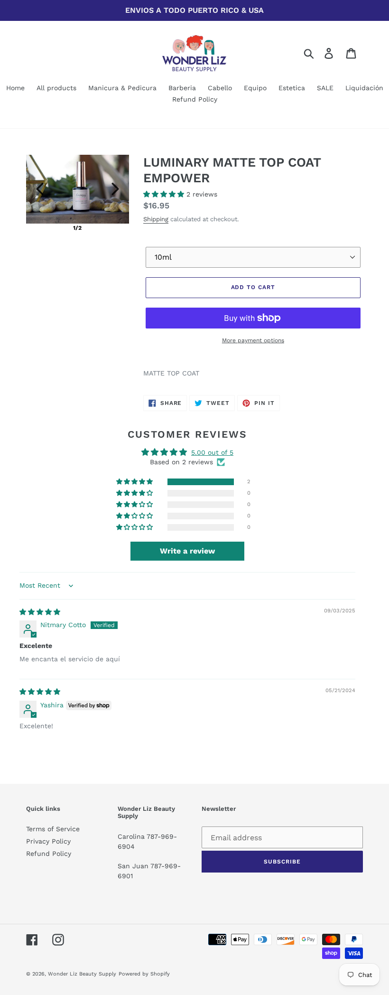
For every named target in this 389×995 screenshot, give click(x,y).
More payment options (253, 340)
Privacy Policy (48, 841)
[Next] (115, 189)
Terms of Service (53, 829)
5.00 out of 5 (212, 452)
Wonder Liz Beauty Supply (82, 974)
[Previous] (40, 189)
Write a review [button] (187, 550)
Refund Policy (48, 853)
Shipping (155, 219)
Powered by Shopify (144, 974)
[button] (164, 194)
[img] (39, 612)
